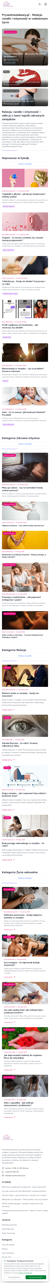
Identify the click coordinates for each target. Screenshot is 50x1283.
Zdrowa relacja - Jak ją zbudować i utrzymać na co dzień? (24, 1195)
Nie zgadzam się (14, 1277)
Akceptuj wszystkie (35, 1277)
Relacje (6, 72)
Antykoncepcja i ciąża (11, 91)
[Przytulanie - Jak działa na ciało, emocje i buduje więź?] (25, 78)
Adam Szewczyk (7, 278)
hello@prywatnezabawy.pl (15, 1175)
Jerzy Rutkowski (7, 322)
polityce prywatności (25, 1273)
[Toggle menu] (45, 4)
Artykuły (6, 1182)
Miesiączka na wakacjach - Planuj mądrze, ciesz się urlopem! (25, 1199)
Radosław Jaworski (8, 191)
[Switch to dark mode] (40, 4)
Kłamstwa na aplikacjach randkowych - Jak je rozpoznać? (24, 1187)
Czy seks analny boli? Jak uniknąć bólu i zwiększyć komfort (24, 1191)
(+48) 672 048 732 (12, 1172)
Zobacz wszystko (25, 164)
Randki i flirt (7, 337)
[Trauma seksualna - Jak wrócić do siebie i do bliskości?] (25, 47)
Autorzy (6, 1219)
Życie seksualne (8, 250)
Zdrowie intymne (10, 32)
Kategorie (7, 1239)
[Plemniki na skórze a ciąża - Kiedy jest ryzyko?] (25, 97)
